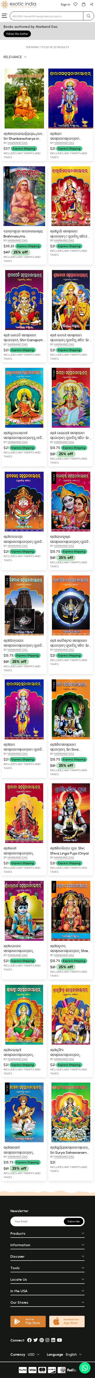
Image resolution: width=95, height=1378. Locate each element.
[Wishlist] (75, 4)
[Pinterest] (42, 1340)
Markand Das (17, 142)
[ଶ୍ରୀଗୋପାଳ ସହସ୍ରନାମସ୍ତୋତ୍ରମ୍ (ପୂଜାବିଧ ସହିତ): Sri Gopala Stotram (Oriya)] (24, 939)
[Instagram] (47, 1340)
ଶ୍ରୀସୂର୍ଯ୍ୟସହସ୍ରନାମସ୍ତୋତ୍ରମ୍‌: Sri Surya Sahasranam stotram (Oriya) (72, 1152)
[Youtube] (59, 1340)
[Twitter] (35, 1340)
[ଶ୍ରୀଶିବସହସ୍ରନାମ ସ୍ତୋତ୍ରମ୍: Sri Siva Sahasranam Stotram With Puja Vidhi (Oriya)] (70, 738)
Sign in (65, 4)
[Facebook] (29, 1340)
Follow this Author (17, 33)
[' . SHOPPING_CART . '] (83, 4)
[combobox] (46, 15)
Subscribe (73, 1221)
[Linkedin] (53, 1340)
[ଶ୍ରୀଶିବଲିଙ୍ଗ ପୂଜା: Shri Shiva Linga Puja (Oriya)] (70, 842)
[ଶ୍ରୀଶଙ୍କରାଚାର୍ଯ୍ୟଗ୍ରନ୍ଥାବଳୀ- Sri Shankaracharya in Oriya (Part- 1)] (24, 127)
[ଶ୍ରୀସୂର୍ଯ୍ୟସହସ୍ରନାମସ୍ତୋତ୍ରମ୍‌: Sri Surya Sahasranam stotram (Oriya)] (70, 1141)
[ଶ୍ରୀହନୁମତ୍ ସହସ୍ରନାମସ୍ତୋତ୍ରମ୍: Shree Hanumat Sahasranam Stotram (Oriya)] (70, 939)
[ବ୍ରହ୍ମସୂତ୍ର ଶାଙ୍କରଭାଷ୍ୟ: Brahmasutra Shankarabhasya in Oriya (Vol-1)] (24, 225)
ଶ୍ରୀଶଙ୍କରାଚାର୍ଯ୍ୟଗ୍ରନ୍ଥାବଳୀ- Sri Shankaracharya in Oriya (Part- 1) (25, 139)
